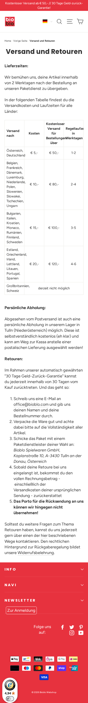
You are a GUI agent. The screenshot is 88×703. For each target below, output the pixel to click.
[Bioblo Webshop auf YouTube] (81, 632)
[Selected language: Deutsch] (48, 21)
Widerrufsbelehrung (36, 552)
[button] (48, 21)
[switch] (10, 698)
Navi (11, 585)
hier (44, 535)
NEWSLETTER (20, 600)
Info (10, 569)
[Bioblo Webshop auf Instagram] (71, 632)
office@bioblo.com (31, 404)
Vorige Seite (20, 40)
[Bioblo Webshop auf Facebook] (62, 627)
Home (8, 40)
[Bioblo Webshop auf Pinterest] (81, 627)
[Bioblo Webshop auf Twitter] (71, 627)
